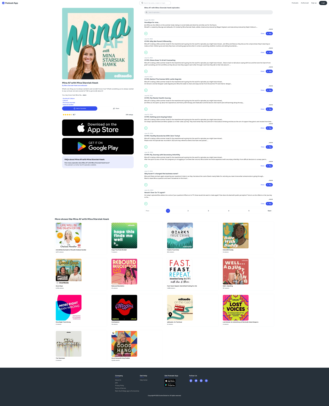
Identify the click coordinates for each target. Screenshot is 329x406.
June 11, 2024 (148, 171)
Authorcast (305, 3)
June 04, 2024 (148, 190)
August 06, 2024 (149, 20)
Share (117, 108)
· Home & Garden (67, 104)
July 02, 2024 (148, 114)
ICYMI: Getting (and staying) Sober (158, 117)
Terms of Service (120, 388)
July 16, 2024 (148, 76)
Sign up (313, 3)
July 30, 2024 (148, 39)
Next (269, 211)
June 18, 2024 (148, 152)
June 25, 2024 (148, 133)
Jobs (116, 383)
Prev (147, 211)
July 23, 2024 (148, 58)
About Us (118, 380)
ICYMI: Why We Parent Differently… (158, 41)
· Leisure (65, 100)
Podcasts (295, 3)
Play (270, 33)
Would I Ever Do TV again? (154, 193)
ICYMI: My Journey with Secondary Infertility (162, 155)
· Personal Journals (68, 102)
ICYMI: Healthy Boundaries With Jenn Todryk (162, 136)
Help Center (144, 380)
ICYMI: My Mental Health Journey (157, 98)
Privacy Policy (119, 385)
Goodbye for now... (151, 22)
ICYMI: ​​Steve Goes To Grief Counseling (159, 60)
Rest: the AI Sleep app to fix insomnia (127, 391)
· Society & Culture (68, 98)
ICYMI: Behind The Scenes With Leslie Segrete (162, 79)
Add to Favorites (81, 108)
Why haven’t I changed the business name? (161, 174)
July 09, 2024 (148, 95)
